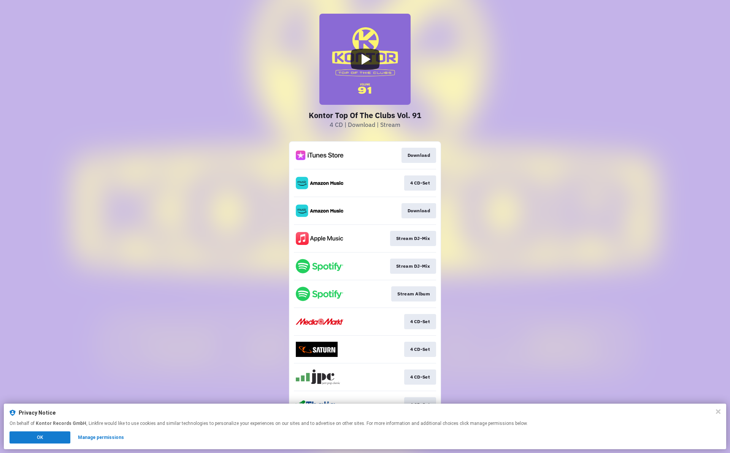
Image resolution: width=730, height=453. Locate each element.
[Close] (718, 412)
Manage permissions (101, 437)
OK (40, 437)
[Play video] (365, 59)
